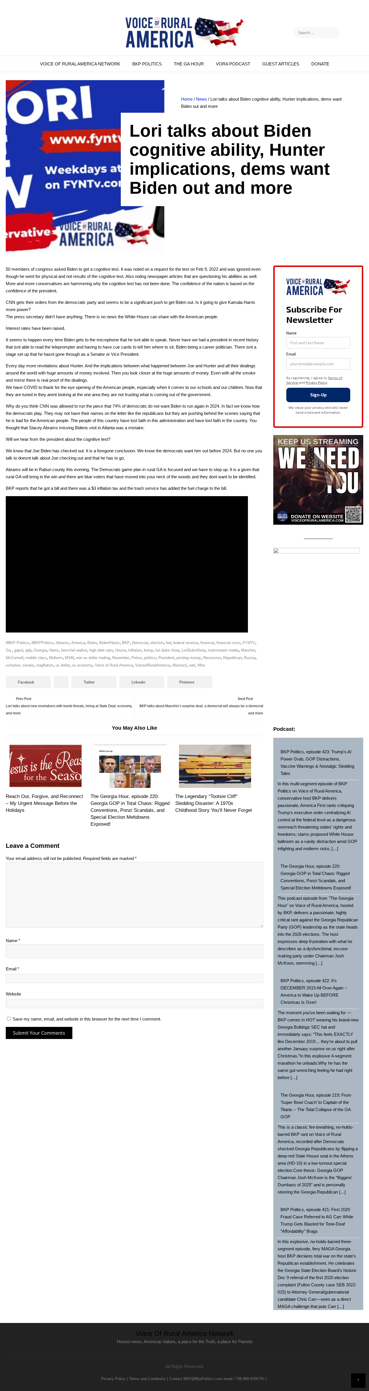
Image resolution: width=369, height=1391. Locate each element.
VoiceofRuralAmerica (152, 665)
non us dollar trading (93, 658)
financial (207, 643)
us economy (82, 665)
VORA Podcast (233, 63)
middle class (36, 658)
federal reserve (185, 643)
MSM (69, 658)
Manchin (248, 650)
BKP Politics (147, 63)
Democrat (140, 643)
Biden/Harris (109, 643)
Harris (54, 650)
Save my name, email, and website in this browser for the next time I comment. (87, 1019)
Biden (92, 643)
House (120, 650)
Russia (249, 658)
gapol (18, 650)
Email (12, 968)
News (201, 99)
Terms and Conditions (147, 1379)
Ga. (9, 650)
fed (168, 643)
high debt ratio (101, 650)
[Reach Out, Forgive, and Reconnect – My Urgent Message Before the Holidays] (46, 766)
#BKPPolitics (42, 643)
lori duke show (167, 650)
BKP (126, 643)
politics (150, 658)
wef (192, 665)
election (156, 643)
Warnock (179, 665)
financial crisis (228, 643)
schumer (13, 665)
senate (28, 665)
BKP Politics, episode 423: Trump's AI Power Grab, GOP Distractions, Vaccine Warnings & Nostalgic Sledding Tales (317, 762)
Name (13, 940)
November (120, 658)
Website (13, 993)
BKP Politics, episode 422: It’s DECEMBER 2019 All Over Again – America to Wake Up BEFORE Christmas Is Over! (313, 991)
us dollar (63, 665)
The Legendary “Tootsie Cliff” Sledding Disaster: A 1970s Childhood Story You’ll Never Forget (213, 803)
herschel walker (74, 650)
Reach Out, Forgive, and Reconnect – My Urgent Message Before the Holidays (44, 803)
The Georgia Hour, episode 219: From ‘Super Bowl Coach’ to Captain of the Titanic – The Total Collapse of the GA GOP (315, 1106)
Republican (232, 658)
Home (187, 99)
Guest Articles (280, 63)
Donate (320, 63)
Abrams (62, 643)
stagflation (44, 665)
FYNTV (249, 643)
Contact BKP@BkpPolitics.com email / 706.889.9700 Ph (216, 1379)
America (78, 643)
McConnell (14, 658)
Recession (212, 658)
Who (201, 665)
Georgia (40, 650)
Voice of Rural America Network (80, 63)
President (166, 658)
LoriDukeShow (194, 650)
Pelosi (136, 658)
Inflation (135, 650)
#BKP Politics (17, 643)
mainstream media (223, 650)
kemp (148, 650)
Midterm (56, 658)
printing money (188, 658)
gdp (28, 650)
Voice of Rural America (114, 665)
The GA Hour (189, 63)
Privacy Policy (113, 1379)
